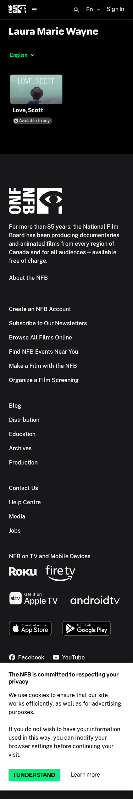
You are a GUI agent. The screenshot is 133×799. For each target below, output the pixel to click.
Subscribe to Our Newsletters (48, 323)
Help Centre (25, 502)
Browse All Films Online (40, 337)
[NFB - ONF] (17, 10)
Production (23, 462)
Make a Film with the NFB (43, 366)
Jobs (15, 530)
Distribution (24, 420)
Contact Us (23, 488)
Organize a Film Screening (44, 380)
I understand (34, 775)
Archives (20, 448)
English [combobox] (18, 55)
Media (17, 516)
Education (22, 434)
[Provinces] (32, 55)
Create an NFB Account (40, 309)
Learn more (85, 774)
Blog (15, 405)
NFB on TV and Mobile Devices (49, 556)
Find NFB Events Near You (43, 351)
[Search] (76, 10)
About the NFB (28, 278)
